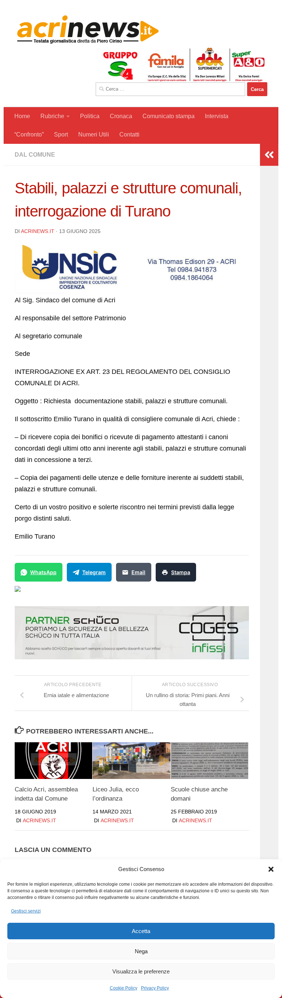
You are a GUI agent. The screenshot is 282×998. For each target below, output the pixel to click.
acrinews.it (37, 231)
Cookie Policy (123, 988)
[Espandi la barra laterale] (269, 155)
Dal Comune (35, 155)
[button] (271, 869)
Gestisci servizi (26, 911)
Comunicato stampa (168, 116)
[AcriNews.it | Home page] (88, 29)
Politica (90, 116)
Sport (61, 134)
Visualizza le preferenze (141, 971)
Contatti (129, 134)
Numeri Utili (93, 134)
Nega (141, 951)
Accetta (141, 931)
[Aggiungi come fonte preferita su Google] (55, 593)
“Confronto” (29, 134)
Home (22, 116)
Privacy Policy (155, 988)
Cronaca (121, 116)
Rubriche (52, 116)
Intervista (216, 116)
